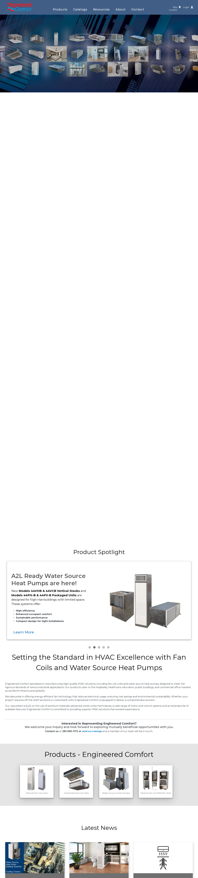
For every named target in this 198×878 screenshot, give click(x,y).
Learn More (23, 632)
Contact (137, 9)
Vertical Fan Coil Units (37, 793)
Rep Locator (173, 8)
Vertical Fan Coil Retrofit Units (156, 793)
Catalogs (80, 9)
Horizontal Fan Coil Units (76, 793)
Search (119, 37)
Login (186, 7)
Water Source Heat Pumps (116, 793)
